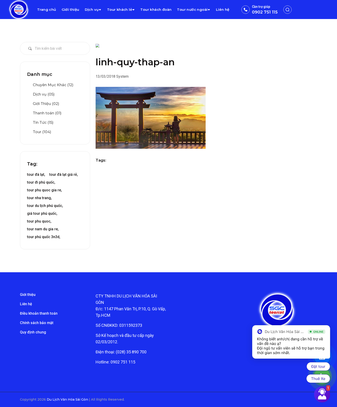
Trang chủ (46, 9)
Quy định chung (33, 332)
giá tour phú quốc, (42, 213)
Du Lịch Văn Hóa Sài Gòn (68, 399)
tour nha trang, (39, 198)
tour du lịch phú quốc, (45, 206)
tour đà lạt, (36, 174)
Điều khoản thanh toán (39, 313)
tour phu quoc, (39, 221)
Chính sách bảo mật (36, 323)
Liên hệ (222, 9)
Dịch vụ (92, 9)
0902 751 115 (265, 12)
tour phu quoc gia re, (44, 190)
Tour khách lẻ (119, 9)
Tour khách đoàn (155, 9)
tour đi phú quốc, (41, 182)
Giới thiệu (70, 9)
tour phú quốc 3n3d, (43, 237)
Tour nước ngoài (192, 9)
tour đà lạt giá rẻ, (63, 174)
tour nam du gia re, (43, 229)
